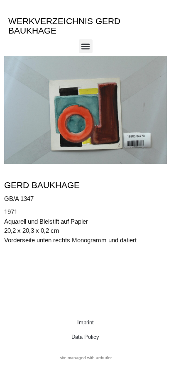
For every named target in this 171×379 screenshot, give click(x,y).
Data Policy (85, 337)
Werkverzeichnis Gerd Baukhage (64, 25)
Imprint (85, 322)
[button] (86, 46)
